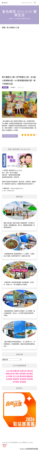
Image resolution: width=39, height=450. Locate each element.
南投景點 (5, 87)
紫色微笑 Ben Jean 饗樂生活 (19, 13)
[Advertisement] (19, 55)
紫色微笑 (13, 87)
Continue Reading (10, 136)
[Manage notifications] (4, 445)
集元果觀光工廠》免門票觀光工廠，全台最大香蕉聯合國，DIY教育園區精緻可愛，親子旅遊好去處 (19, 80)
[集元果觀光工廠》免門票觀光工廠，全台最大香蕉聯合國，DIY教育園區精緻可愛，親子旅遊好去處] (19, 104)
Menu (6, 3)
